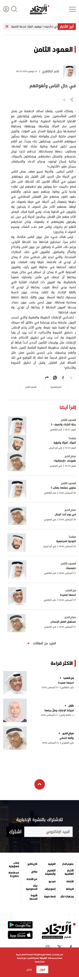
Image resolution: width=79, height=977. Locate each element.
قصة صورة (49, 896)
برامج (34, 871)
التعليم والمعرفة (50, 872)
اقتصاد (70, 881)
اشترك (15, 831)
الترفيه (51, 864)
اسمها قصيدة (66, 683)
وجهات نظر (67, 896)
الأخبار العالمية (69, 872)
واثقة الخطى (66, 738)
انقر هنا (43, 958)
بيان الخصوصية (31, 887)
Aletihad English (13, 874)
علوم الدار (68, 864)
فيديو (51, 881)
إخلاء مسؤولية (14, 864)
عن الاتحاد (31, 879)
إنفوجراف (50, 889)
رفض (29, 969)
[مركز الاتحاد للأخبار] (39, 9)
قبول (42, 969)
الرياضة (70, 889)
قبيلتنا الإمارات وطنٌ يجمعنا (59, 710)
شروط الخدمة (33, 897)
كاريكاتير (32, 864)
